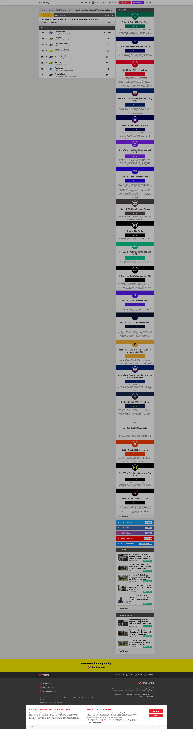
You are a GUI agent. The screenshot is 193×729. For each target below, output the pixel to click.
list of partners (103, 720)
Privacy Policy (31, 726)
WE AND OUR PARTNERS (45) (99, 709)
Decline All (156, 715)
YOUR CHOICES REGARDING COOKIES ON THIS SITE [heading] (50, 709)
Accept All (156, 711)
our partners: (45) (95, 713)
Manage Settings (156, 720)
